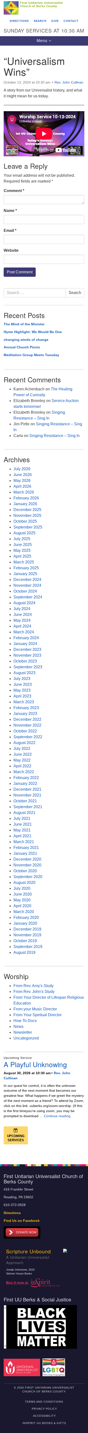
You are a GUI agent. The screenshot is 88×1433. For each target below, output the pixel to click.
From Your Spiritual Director (37, 1015)
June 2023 (22, 684)
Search (40, 20)
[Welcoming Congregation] (55, 1367)
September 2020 (27, 877)
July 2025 (21, 539)
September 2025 (27, 527)
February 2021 (26, 848)
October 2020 (25, 871)
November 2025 (27, 515)
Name (10, 211)
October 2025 (25, 521)
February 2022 (26, 778)
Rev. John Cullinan (69, 82)
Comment (14, 191)
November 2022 (27, 725)
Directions (19, 20)
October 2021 (25, 801)
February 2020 (26, 917)
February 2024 (26, 638)
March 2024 (23, 632)
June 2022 (22, 754)
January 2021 (25, 853)
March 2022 (23, 772)
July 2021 (21, 818)
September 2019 (27, 947)
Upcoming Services (15, 1138)
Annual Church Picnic (22, 347)
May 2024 (22, 620)
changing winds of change (26, 340)
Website (11, 250)
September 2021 (27, 807)
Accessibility (44, 1415)
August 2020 (24, 882)
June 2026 (22, 475)
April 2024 (22, 626)
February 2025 (26, 568)
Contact (71, 20)
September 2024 (27, 597)
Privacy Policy (44, 1408)
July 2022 (21, 748)
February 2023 (26, 708)
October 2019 (25, 941)
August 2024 (24, 603)
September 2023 (27, 667)
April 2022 (22, 766)
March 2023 (23, 702)
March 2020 (23, 912)
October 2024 (25, 591)
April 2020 (22, 906)
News (18, 1026)
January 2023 (25, 714)
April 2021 (22, 836)
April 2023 (22, 696)
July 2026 (21, 469)
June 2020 (22, 894)
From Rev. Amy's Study (33, 986)
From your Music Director (35, 1009)
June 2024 (22, 614)
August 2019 (24, 952)
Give (55, 20)
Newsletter (22, 1032)
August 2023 (24, 673)
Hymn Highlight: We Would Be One (33, 332)
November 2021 (27, 795)
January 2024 (25, 644)
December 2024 (27, 580)
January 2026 (25, 504)
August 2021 (24, 813)
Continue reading (57, 1116)
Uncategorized (26, 1038)
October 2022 (25, 731)
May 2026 (22, 480)
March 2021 (23, 842)
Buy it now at (17, 1282)
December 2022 (27, 719)
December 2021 (27, 789)
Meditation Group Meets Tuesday (31, 355)
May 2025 (22, 550)
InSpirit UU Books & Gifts (44, 1423)
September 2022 (27, 737)
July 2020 (21, 888)
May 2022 (22, 760)
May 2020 (22, 900)
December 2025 (27, 510)
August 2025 (24, 533)
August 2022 (24, 743)
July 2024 (21, 609)
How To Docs (25, 1021)
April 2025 (22, 556)
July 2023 (21, 679)
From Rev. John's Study (34, 991)
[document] (44, 602)
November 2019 (27, 935)
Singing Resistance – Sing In (54, 436)
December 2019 (27, 929)
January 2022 (25, 783)
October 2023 (25, 661)
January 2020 (25, 923)
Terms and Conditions (44, 1401)
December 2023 (27, 649)
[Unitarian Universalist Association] (23, 1367)
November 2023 (27, 655)
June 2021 (22, 824)
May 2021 (22, 830)
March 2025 (23, 562)
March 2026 (23, 492)
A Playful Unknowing (35, 1064)
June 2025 (22, 545)
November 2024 (27, 585)
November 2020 (27, 865)
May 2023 (22, 690)
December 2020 (27, 859)
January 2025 (25, 574)
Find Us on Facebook (22, 1221)
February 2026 (26, 498)
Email (10, 230)
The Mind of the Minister (24, 324)
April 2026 (22, 486)
